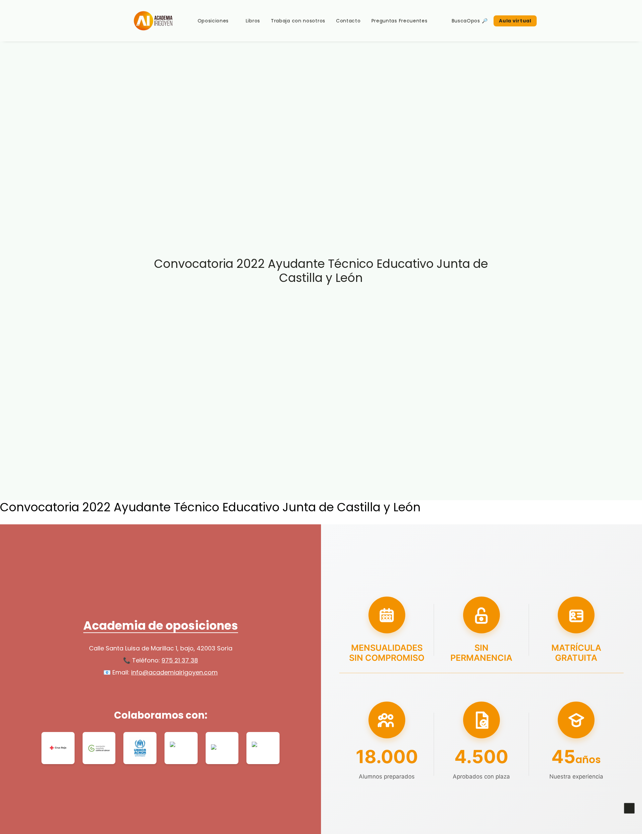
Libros (253, 20)
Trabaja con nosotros (298, 20)
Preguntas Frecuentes (399, 20)
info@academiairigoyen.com (174, 672)
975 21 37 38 (180, 660)
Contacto (348, 20)
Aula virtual (515, 20)
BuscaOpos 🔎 (470, 20)
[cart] (562, 20)
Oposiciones (213, 20)
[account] (553, 20)
